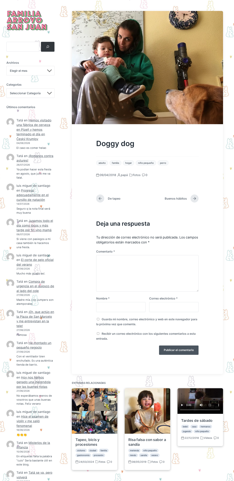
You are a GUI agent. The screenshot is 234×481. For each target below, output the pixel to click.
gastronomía (83, 455)
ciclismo (81, 450)
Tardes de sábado (196, 420)
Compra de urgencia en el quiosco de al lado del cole (35, 286)
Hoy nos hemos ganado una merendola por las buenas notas (33, 382)
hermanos (205, 426)
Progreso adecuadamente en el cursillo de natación (32, 195)
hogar (128, 162)
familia (115, 162)
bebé (185, 426)
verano (154, 455)
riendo (133, 455)
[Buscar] (47, 47)
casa (194, 426)
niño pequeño (146, 162)
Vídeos (208, 437)
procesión (98, 455)
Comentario (105, 251)
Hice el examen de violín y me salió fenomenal (32, 421)
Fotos (137, 175)
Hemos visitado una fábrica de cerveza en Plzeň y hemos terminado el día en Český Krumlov (33, 130)
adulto (102, 162)
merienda (134, 450)
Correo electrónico (163, 298)
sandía (144, 455)
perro (163, 162)
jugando (187, 431)
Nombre (103, 298)
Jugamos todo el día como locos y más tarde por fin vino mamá (34, 225)
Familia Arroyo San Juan (26, 21)
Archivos (12, 62)
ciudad (93, 450)
